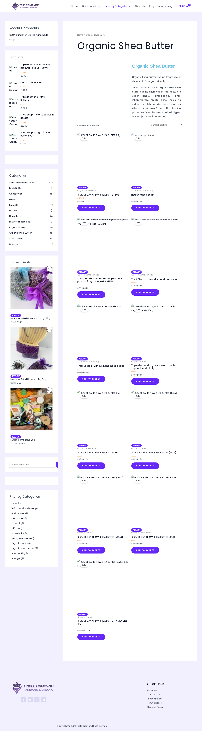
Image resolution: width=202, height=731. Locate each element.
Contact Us (153, 694)
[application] (128, 6)
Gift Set (13, 210)
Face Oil (13, 205)
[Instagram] (36, 699)
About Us (140, 6)
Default (13, 199)
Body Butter (15, 188)
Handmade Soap (91, 6)
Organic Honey (17, 227)
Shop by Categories (116, 6)
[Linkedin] (43, 699)
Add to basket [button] (91, 208)
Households (15, 216)
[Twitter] (30, 699)
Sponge (13, 244)
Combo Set (15, 193)
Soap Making (165, 6)
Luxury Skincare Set (19, 221)
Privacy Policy (154, 698)
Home (74, 6)
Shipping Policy (155, 706)
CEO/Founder (16, 34)
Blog (151, 6)
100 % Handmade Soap (21, 182)
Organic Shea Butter (20, 232)
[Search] (57, 465)
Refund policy (154, 702)
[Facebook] (23, 699)
